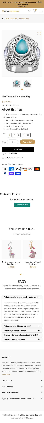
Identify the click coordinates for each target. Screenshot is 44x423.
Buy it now (18, 149)
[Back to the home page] (2, 18)
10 (28, 135)
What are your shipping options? (17, 326)
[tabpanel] (16, 84)
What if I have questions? (14, 339)
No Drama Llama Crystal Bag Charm (11, 263)
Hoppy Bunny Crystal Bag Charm (33, 263)
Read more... (6, 374)
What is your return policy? (15, 330)
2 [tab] (23, 274)
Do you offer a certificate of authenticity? (21, 335)
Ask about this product (14, 158)
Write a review (22, 204)
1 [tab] (22, 89)
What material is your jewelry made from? (21, 297)
